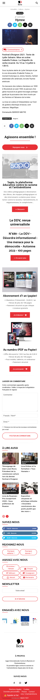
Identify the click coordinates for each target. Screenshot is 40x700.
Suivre (34, 533)
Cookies (26, 689)
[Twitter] (15, 25)
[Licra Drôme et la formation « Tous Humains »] (29, 458)
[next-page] (7, 516)
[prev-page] (3, 516)
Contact (32, 692)
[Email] (25, 25)
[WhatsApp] (20, 25)
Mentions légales (15, 689)
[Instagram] (20, 683)
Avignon (15, 118)
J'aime (34, 528)
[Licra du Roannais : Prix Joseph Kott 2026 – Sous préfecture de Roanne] (10, 488)
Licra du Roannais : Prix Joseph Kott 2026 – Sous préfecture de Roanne (10, 501)
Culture (20, 9)
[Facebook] (10, 25)
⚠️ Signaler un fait (11, 695)
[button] (37, 3)
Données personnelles (11, 692)
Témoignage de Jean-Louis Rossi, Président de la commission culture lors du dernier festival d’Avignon (10, 472)
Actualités (13, 9)
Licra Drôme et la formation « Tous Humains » (28, 469)
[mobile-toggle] (3, 3)
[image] (20, 166)
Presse (24, 692)
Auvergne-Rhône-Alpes (28, 462)
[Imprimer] (30, 25)
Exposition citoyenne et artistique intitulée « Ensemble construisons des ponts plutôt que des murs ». (29, 504)
